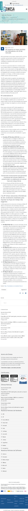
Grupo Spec (5, 422)
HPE (3, 414)
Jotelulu (4, 440)
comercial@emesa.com (18, 5)
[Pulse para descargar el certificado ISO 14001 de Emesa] (14, 378)
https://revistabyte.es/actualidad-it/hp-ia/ (13, 286)
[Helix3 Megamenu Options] (26, 9)
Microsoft (4, 465)
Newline (4, 445)
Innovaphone (5, 448)
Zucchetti (4, 434)
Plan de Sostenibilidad (10, 501)
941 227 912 (9, 5)
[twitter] (12, 1)
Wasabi (4, 437)
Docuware (4, 457)
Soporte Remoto (15, 3)
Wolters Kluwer (5, 460)
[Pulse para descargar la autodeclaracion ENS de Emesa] (23, 379)
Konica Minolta (5, 420)
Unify (3, 428)
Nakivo (4, 468)
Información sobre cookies (3, 501)
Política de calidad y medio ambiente (16, 501)
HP (3, 417)
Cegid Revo (4, 442)
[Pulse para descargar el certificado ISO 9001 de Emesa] (5, 378)
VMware (4, 462)
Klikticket (4, 471)
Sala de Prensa (13, 17)
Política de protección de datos (22, 501)
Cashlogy (4, 431)
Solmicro (4, 454)
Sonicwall (4, 425)
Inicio (7, 17)
